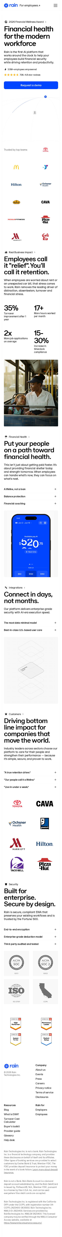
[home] (11, 5)
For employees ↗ (30, 5)
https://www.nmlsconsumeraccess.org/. (23, 1223)
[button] (55, 5)
